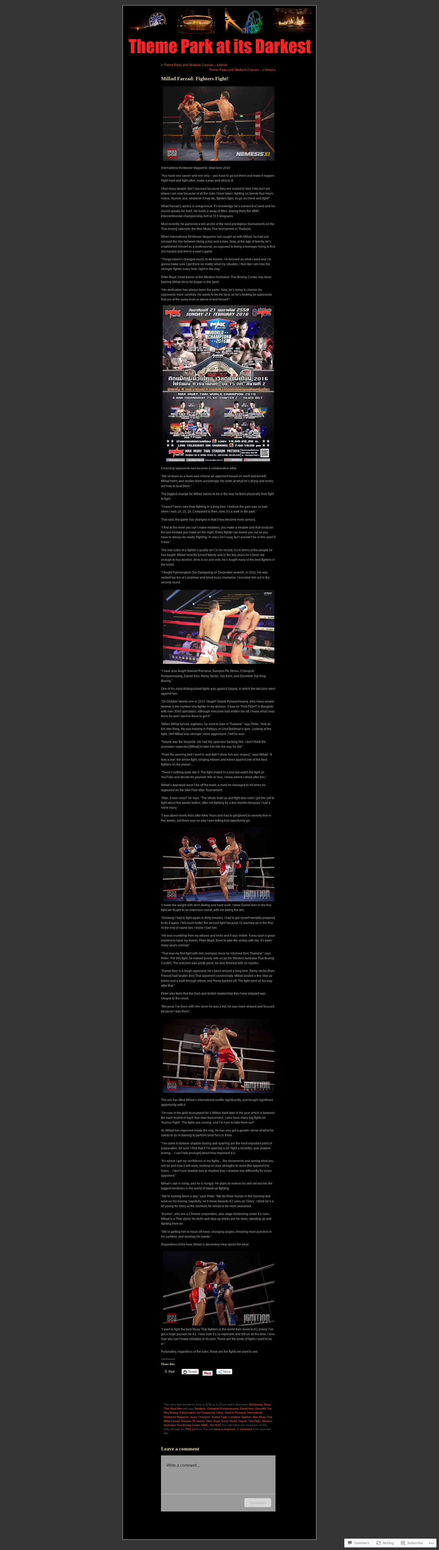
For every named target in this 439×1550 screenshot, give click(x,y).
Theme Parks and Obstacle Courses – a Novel (195, 65)
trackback (246, 1429)
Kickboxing (255, 1404)
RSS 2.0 (190, 1429)
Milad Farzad (172, 1421)
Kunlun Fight (219, 1416)
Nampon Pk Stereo (193, 1421)
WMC (204, 1425)
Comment (258, 1502)
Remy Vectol (229, 1421)
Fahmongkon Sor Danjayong (197, 1412)
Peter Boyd (213, 1421)
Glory (219, 1412)
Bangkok (200, 1408)
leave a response (224, 1429)
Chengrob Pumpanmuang (223, 1408)
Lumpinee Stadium (240, 1416)
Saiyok (242, 1421)
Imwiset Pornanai (235, 1412)
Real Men (176, 1408)
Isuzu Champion (200, 1416)
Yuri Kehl (215, 1425)
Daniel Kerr (247, 1408)
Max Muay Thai (262, 1416)
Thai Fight (254, 1421)
